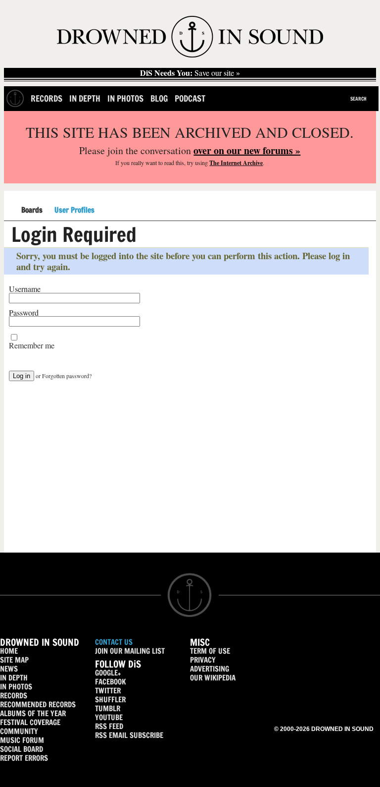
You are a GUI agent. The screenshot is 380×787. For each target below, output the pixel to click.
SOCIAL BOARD (21, 749)
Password (24, 312)
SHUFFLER (110, 699)
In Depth (84, 98)
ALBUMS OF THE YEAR (33, 713)
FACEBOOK (110, 681)
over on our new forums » (246, 150)
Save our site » (190, 73)
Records (46, 98)
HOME (9, 651)
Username (25, 288)
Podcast (190, 98)
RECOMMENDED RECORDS (38, 704)
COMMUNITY (19, 731)
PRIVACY (203, 660)
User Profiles (74, 210)
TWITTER (108, 690)
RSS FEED (109, 726)
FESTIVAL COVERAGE (30, 722)
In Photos (125, 98)
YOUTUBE (109, 717)
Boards (32, 210)
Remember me (31, 345)
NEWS (9, 669)
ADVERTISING (209, 669)
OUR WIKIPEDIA (213, 678)
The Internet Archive (236, 163)
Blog (159, 98)
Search (358, 98)
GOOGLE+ (108, 673)
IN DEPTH (14, 678)
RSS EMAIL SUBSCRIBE (129, 735)
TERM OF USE (210, 651)
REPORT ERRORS (24, 758)
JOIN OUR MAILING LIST (130, 651)
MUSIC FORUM (22, 740)
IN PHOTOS (16, 686)
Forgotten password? (67, 376)
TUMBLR (107, 708)
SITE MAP (14, 660)
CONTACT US (114, 642)
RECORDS (13, 695)
